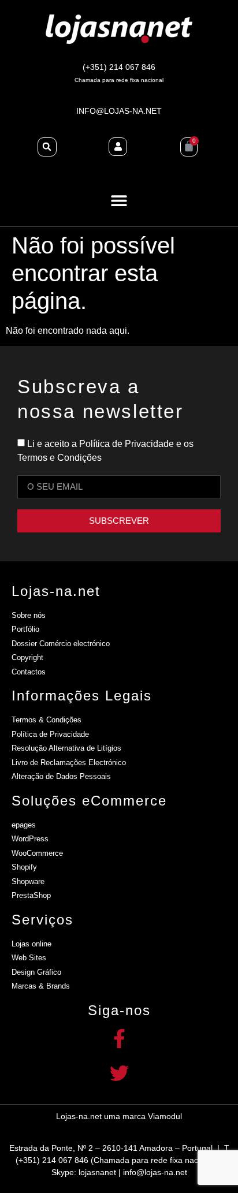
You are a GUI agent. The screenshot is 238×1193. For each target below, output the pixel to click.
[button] (119, 200)
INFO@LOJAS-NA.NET (119, 110)
